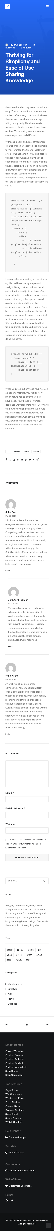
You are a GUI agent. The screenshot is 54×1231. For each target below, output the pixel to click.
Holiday (30, 950)
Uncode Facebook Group (22, 1170)
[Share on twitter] (10, 459)
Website (10, 824)
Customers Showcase (20, 1185)
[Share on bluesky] (29, 459)
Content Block (12, 1106)
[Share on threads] (14, 459)
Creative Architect (14, 1059)
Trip (28, 960)
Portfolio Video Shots (16, 1067)
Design (10, 950)
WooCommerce (13, 1094)
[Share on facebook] (6, 459)
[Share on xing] (33, 459)
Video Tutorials (16, 1152)
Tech (26, 452)
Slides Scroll (11, 1114)
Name (9, 792)
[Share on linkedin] (22, 459)
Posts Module (12, 1102)
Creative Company (15, 1055)
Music (9, 955)
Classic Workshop (14, 1051)
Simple (19, 955)
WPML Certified (13, 1122)
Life (8, 452)
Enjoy (20, 950)
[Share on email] (37, 459)
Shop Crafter (11, 1071)
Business (10, 47)
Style (39, 955)
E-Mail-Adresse (15, 808)
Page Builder (11, 1090)
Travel (36, 452)
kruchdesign (20, 44)
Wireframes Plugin (14, 1098)
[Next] (40, 1024)
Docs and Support (18, 1137)
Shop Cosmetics (13, 1074)
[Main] (27, 1024)
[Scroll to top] (48, 1225)
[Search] (27, 881)
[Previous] (14, 1024)
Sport (17, 452)
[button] (47, 6)
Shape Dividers (13, 1118)
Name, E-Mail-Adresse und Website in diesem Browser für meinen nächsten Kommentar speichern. (25, 843)
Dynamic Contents (14, 1110)
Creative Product (14, 1063)
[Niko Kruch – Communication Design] (7, 6)
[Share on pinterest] (18, 459)
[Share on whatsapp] (25, 459)
